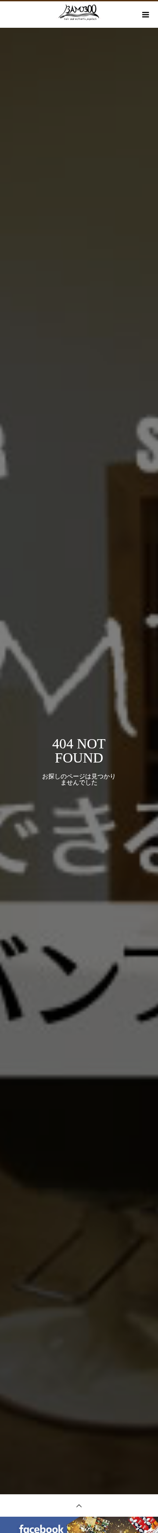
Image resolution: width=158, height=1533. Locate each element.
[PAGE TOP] (79, 1505)
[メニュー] (145, 14)
